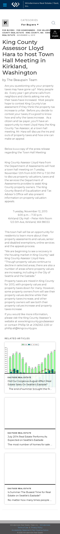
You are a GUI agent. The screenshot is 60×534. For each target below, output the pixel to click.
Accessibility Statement (21, 530)
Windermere (45, 525)
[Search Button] (53, 23)
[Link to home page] (15, 4)
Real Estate (8, 35)
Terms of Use (23, 527)
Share (55, 36)
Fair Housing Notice (40, 530)
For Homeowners (26, 30)
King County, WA (34, 33)
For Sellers (43, 30)
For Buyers (8, 30)
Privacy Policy (36, 527)
